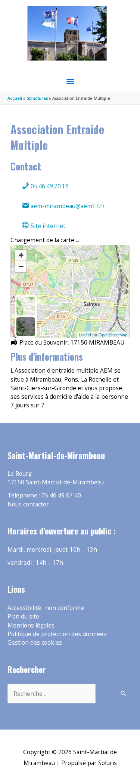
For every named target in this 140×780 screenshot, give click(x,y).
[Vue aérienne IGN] (25, 326)
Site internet (47, 226)
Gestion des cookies (34, 642)
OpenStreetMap (113, 334)
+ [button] (21, 255)
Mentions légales (31, 625)
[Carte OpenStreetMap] (25, 306)
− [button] (21, 266)
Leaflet (85, 334)
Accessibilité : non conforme (45, 608)
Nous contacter (28, 504)
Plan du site (23, 616)
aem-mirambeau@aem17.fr (67, 206)
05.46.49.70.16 (49, 186)
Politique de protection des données (56, 634)
